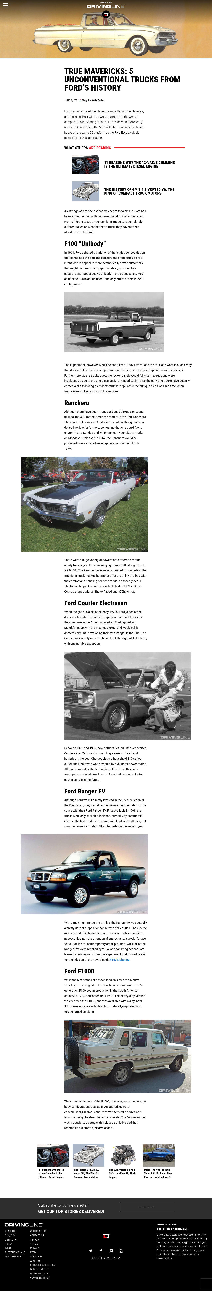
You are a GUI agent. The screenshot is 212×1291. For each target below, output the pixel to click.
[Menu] (5, 5)
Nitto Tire (104, 1258)
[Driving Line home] (106, 8)
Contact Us (37, 1235)
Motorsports (13, 1256)
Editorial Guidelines (42, 1265)
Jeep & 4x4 (11, 1239)
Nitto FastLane (39, 1273)
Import (9, 1248)
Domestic (10, 1231)
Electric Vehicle (15, 1252)
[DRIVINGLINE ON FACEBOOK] (101, 1250)
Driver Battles (39, 1269)
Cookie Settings (40, 1277)
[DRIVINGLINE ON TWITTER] (90, 1250)
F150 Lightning (120, 960)
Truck (8, 1243)
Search (34, 1239)
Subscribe (147, 1207)
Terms (34, 1243)
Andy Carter (97, 100)
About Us (35, 1260)
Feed (33, 1252)
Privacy (35, 1248)
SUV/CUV (10, 1235)
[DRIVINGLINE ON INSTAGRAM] (111, 1250)
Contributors (38, 1231)
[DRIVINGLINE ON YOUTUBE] (121, 1250)
